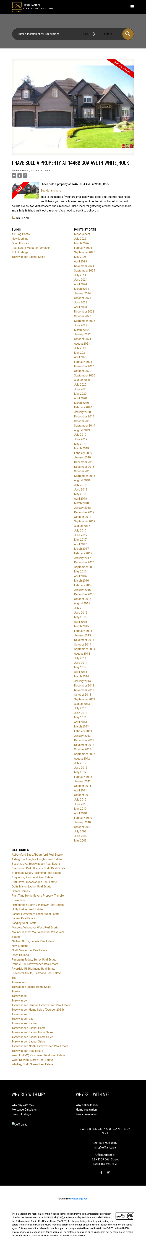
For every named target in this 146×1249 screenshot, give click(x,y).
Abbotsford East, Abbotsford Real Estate (37, 854)
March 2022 (81, 330)
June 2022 (80, 325)
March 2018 (81, 503)
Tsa (14, 977)
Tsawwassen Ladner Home (29, 1028)
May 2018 (80, 494)
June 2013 (80, 713)
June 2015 (80, 612)
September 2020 (84, 375)
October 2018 (82, 471)
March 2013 (81, 726)
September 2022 (84, 320)
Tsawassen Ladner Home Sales (31, 987)
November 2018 (84, 466)
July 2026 (80, 238)
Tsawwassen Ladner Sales (28, 257)
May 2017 (80, 539)
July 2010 (80, 799)
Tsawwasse (19, 996)
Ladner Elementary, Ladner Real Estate (35, 914)
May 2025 (80, 257)
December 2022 (84, 311)
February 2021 (83, 361)
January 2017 (82, 558)
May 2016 (80, 571)
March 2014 (81, 676)
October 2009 (82, 827)
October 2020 (82, 371)
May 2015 (80, 617)
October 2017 (82, 516)
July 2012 (80, 763)
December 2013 (84, 685)
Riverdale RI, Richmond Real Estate (33, 968)
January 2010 (82, 822)
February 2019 (83, 453)
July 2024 (80, 275)
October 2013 (82, 694)
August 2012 (82, 758)
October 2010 (82, 795)
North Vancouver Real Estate (29, 950)
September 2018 (84, 476)
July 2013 (80, 708)
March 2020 (81, 402)
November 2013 (84, 690)
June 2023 (80, 302)
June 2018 (80, 489)
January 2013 (82, 735)
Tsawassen (19, 982)
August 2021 (82, 343)
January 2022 (82, 334)
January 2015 (82, 635)
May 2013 (80, 717)
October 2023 (82, 298)
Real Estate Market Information (31, 247)
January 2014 (82, 681)
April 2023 (80, 307)
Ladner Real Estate (23, 918)
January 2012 (82, 781)
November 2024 (84, 266)
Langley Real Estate (24, 923)
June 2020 (80, 389)
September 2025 (84, 252)
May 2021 (80, 352)
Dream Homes (21, 891)
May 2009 (80, 840)
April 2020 (80, 398)
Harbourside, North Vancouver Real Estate (38, 905)
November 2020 (84, 366)
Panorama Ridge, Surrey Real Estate (34, 959)
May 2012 (80, 772)
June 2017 (80, 535)
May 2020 (80, 393)
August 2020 (82, 380)
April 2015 (80, 621)
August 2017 (82, 526)
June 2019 (80, 439)
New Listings (20, 238)
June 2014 (80, 662)
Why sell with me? (87, 1105)
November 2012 (84, 745)
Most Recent (82, 234)
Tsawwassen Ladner (24, 1023)
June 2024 (80, 279)
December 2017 (84, 512)
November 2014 (84, 640)
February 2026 (83, 247)
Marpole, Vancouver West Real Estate (35, 927)
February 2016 (83, 585)
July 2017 (80, 530)
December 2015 (84, 594)
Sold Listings (20, 252)
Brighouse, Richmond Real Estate (32, 877)
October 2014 (82, 644)
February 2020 (83, 407)
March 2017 (81, 548)
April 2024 (80, 284)
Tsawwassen (20, 1000)
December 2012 (84, 740)
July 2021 (80, 348)
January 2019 (82, 457)
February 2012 (83, 776)
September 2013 (84, 699)
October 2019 (82, 421)
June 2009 (80, 836)
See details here (51, 190)
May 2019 (80, 444)
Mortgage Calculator (24, 1109)
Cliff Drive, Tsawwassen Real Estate (34, 882)
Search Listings (21, 1114)
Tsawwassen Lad (22, 1018)
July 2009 (80, 831)
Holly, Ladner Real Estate (27, 909)
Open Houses (20, 243)
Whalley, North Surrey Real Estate (32, 1064)
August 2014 (82, 653)
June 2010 (80, 804)
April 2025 (80, 261)
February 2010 (83, 817)
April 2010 (80, 813)
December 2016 (84, 562)
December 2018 (84, 462)
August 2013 (82, 704)
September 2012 (84, 754)
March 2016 (81, 580)
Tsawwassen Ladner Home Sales (32, 1032)
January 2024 (82, 293)
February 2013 (83, 731)
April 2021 (80, 357)
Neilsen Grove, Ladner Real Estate (33, 941)
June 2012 (80, 767)
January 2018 (82, 507)
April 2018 (80, 498)
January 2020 (82, 412)
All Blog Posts (21, 234)
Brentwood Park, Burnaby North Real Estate (38, 868)
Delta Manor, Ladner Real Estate (31, 886)
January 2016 (82, 590)
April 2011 (80, 790)
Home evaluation (86, 1109)
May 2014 (80, 667)
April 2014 (80, 671)
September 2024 (84, 270)
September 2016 (84, 567)
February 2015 (83, 631)
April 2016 (80, 576)
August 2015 (82, 603)
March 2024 (81, 288)
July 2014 (80, 658)
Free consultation (86, 1114)
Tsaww (16, 991)
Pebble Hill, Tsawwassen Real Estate (35, 964)
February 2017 (83, 553)
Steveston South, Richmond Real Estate (36, 973)
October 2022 (82, 316)
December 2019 (84, 416)
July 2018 (80, 485)
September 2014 (84, 649)
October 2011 (82, 786)
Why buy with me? (23, 1105)
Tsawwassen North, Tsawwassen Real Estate (40, 1046)
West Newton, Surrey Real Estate (32, 1060)
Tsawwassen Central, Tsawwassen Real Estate (41, 1005)
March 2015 (81, 626)
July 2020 (80, 384)
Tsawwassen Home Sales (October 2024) (38, 1009)
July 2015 (80, 608)
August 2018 (82, 480)
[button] (101, 1172)
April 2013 (80, 722)
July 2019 (80, 434)
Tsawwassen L (21, 1014)
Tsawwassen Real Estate (27, 1050)
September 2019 (84, 425)
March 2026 (81, 243)
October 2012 (82, 749)
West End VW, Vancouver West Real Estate (38, 1055)
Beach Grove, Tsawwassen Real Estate (36, 863)
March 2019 (81, 448)
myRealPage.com (79, 1198)
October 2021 (82, 339)
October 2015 (82, 599)
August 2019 (82, 430)
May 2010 (80, 808)
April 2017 (80, 544)
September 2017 (84, 521)
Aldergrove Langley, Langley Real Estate (37, 859)
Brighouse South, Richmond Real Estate (36, 872)
